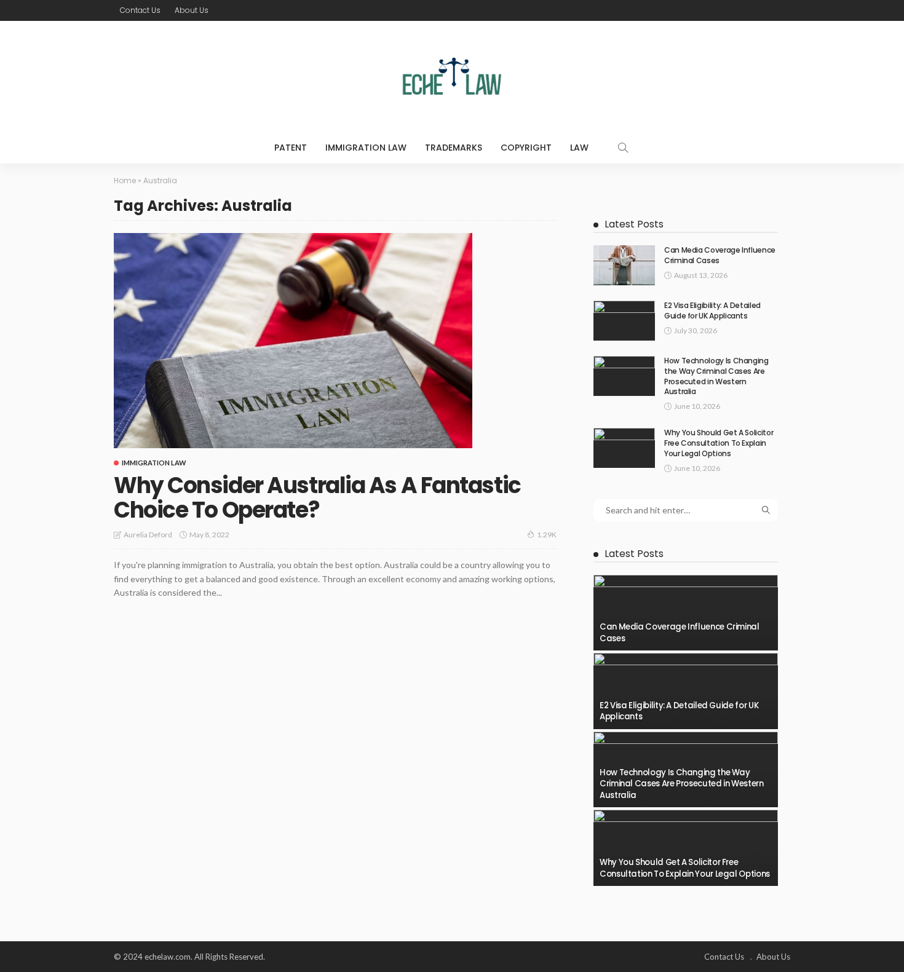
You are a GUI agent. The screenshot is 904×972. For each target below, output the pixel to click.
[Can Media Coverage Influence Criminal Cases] (624, 265)
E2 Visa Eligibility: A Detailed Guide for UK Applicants (712, 310)
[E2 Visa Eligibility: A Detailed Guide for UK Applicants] (624, 321)
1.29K (547, 534)
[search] (623, 148)
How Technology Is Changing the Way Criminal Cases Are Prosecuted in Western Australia (716, 376)
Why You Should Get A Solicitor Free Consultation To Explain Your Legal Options (718, 443)
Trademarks (453, 147)
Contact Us (140, 10)
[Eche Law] (452, 76)
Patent (290, 147)
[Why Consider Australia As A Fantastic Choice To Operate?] (293, 340)
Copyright (526, 147)
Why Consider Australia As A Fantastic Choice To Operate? (317, 498)
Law (579, 147)
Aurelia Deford (148, 534)
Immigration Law (365, 147)
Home (125, 180)
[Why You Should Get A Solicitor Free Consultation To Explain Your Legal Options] (624, 448)
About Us (191, 10)
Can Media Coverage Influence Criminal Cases (719, 255)
